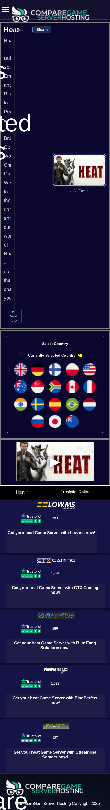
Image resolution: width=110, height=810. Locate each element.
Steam (42, 29)
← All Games (79, 191)
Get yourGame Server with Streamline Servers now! (55, 754)
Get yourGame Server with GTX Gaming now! (55, 590)
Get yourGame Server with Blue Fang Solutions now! (55, 645)
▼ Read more (12, 316)
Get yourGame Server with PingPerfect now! (55, 700)
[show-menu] (4, 10)
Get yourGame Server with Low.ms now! (51, 533)
